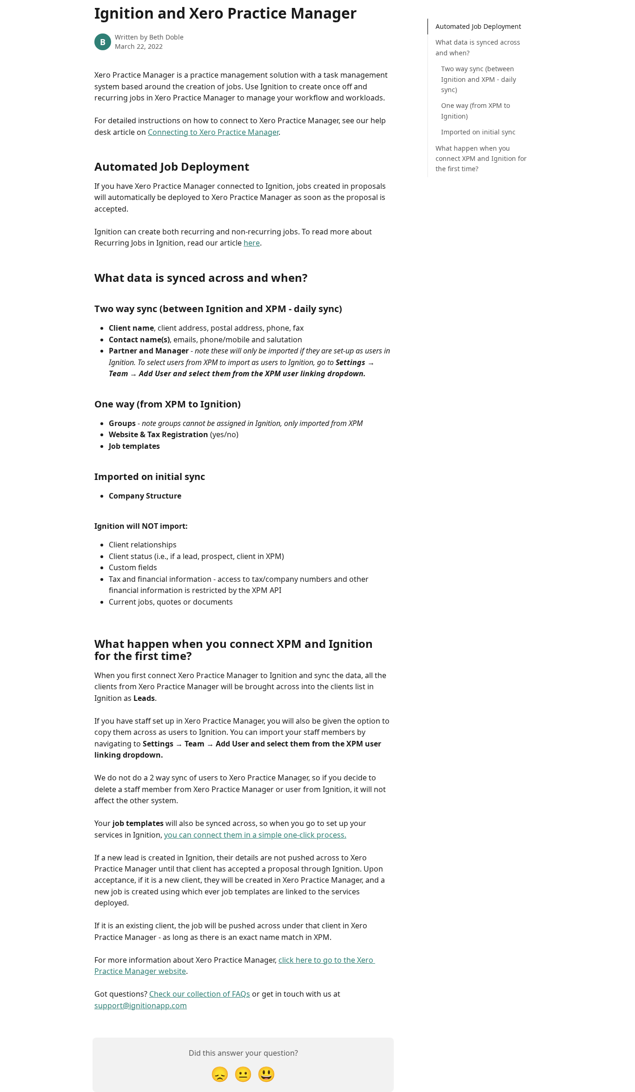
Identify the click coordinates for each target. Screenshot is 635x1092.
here (252, 243)
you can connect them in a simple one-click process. (255, 835)
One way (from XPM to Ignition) (475, 110)
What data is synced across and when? (478, 47)
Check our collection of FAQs (199, 994)
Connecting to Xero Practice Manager (213, 132)
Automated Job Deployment (478, 26)
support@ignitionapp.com (140, 1005)
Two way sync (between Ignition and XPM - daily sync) (478, 79)
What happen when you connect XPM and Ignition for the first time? (481, 158)
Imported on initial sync (478, 131)
